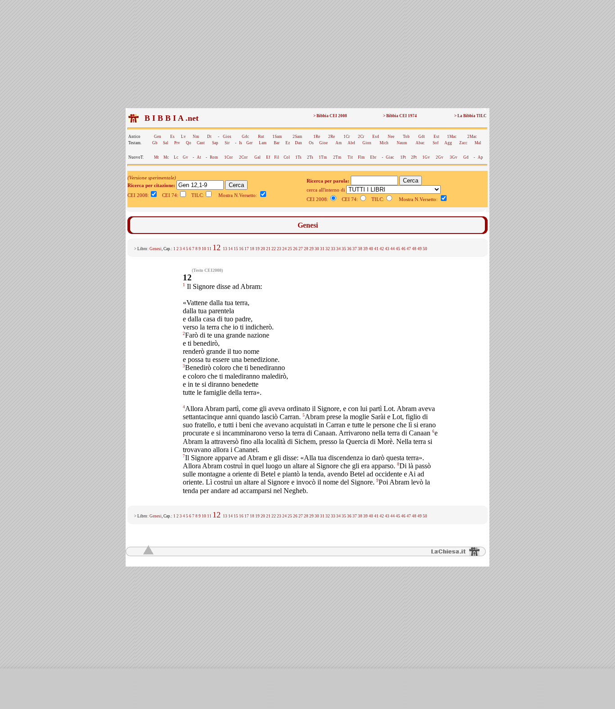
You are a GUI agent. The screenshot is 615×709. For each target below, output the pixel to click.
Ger (249, 143)
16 (241, 249)
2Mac (472, 136)
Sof (436, 143)
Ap (480, 157)
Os (311, 143)
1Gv (426, 157)
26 (295, 249)
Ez (287, 143)
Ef (268, 157)
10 (204, 249)
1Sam (277, 136)
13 (225, 249)
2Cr (361, 136)
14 (230, 249)
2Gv (439, 157)
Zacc (463, 143)
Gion (366, 143)
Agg (448, 143)
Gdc (245, 136)
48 (414, 249)
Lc (176, 157)
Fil (276, 157)
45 (398, 249)
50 (425, 249)
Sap (215, 143)
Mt (156, 157)
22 (273, 249)
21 (268, 249)
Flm (361, 157)
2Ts (310, 157)
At (199, 157)
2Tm (337, 157)
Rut (261, 136)
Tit (350, 157)
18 (252, 249)
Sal (165, 143)
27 (300, 249)
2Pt (414, 157)
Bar (277, 143)
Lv (183, 136)
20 (263, 249)
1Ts (298, 157)
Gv (185, 157)
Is (240, 143)
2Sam (297, 136)
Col (287, 157)
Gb (155, 143)
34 (338, 249)
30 (317, 249)
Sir (227, 143)
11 (209, 249)
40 (371, 249)
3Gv (453, 157)
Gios (227, 136)
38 (360, 249)
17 (246, 249)
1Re (316, 136)
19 (257, 249)
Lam (263, 143)
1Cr (347, 136)
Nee (391, 136)
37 (355, 249)
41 (376, 249)
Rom (214, 157)
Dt (209, 136)
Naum (402, 143)
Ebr (373, 157)
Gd (466, 157)
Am (338, 143)
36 (349, 249)
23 (279, 249)
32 (328, 249)
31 (322, 249)
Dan (298, 143)
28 (306, 249)
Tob (406, 136)
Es (172, 136)
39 (365, 249)
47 (409, 249)
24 (284, 249)
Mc (166, 157)
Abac (420, 143)
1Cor (228, 157)
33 (333, 249)
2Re (331, 136)
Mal (478, 143)
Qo (188, 143)
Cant (201, 143)
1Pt (403, 157)
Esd (375, 136)
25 (290, 249)
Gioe (323, 143)
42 (382, 249)
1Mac (452, 136)
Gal (257, 157)
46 (403, 249)
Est (436, 136)
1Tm (323, 157)
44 (392, 249)
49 (419, 249)
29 (311, 249)
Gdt (421, 136)
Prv (177, 143)
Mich (384, 143)
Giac (390, 157)
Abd (351, 143)
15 (236, 249)
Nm (196, 136)
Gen (157, 136)
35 (344, 249)
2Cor (243, 157)
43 (387, 249)
